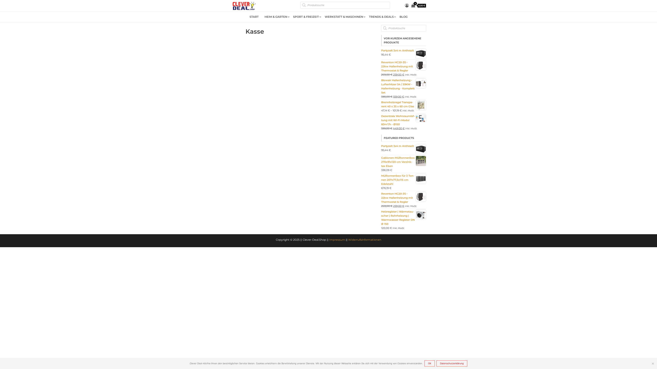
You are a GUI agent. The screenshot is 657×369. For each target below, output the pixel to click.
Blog (404, 16)
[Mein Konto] (407, 5)
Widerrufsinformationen (364, 239)
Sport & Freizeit (306, 16)
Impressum (337, 239)
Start (254, 16)
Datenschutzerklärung (452, 363)
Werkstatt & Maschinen (344, 16)
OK (429, 363)
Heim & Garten (276, 16)
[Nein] (652, 363)
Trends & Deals (381, 16)
